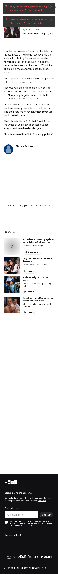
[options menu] (25, 38)
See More (42, 500)
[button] (29, 246)
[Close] (51, 6)
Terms (30, 525)
